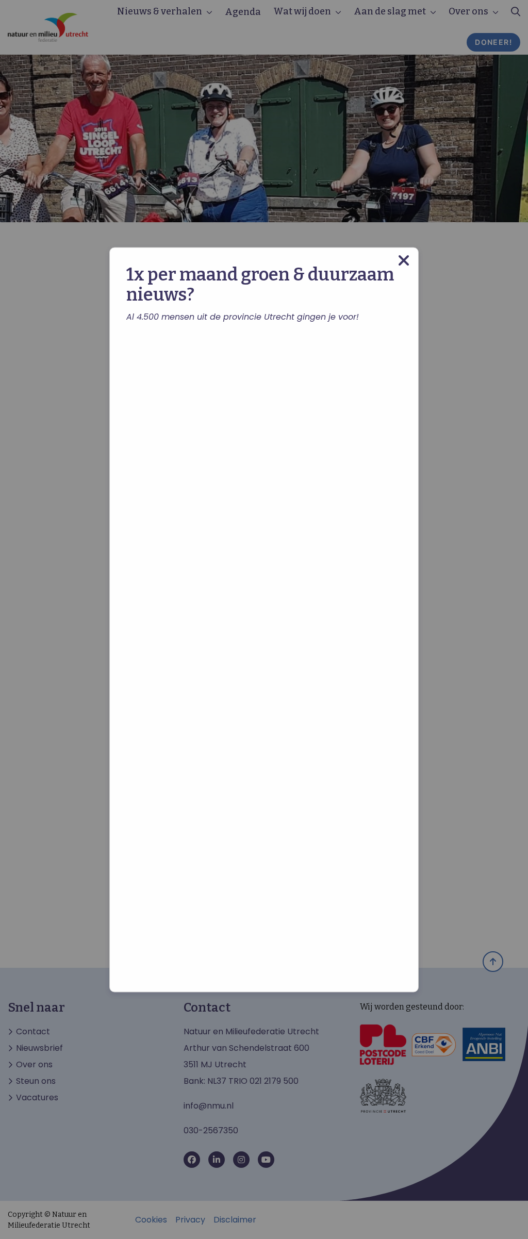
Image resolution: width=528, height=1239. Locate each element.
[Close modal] (404, 260)
